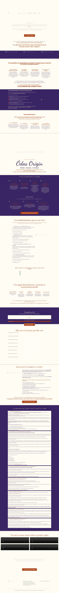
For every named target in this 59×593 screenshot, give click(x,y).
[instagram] (29, 591)
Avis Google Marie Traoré (29, 352)
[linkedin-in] (30, 591)
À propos (34, 13)
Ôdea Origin (24, 13)
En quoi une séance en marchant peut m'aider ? (18, 478)
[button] (23, 226)
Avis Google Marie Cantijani (29, 349)
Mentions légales (27, 590)
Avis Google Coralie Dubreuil (29, 359)
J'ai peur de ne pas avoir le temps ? (15, 491)
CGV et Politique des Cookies (40, 590)
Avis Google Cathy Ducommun (29, 335)
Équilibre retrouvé (17, 234)
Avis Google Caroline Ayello (29, 342)
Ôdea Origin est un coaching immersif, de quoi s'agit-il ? (20, 431)
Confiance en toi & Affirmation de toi (21, 226)
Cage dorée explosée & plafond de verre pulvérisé (21, 244)
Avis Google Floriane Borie (29, 356)
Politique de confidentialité (32, 590)
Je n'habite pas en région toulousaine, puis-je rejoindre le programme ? (22, 466)
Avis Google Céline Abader (29, 345)
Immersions (30, 13)
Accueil (19, 13)
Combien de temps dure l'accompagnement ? (18, 518)
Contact (39, 13)
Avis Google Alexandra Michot (29, 338)
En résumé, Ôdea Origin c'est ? (15, 411)
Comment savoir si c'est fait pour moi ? (16, 509)
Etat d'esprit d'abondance (19, 254)
